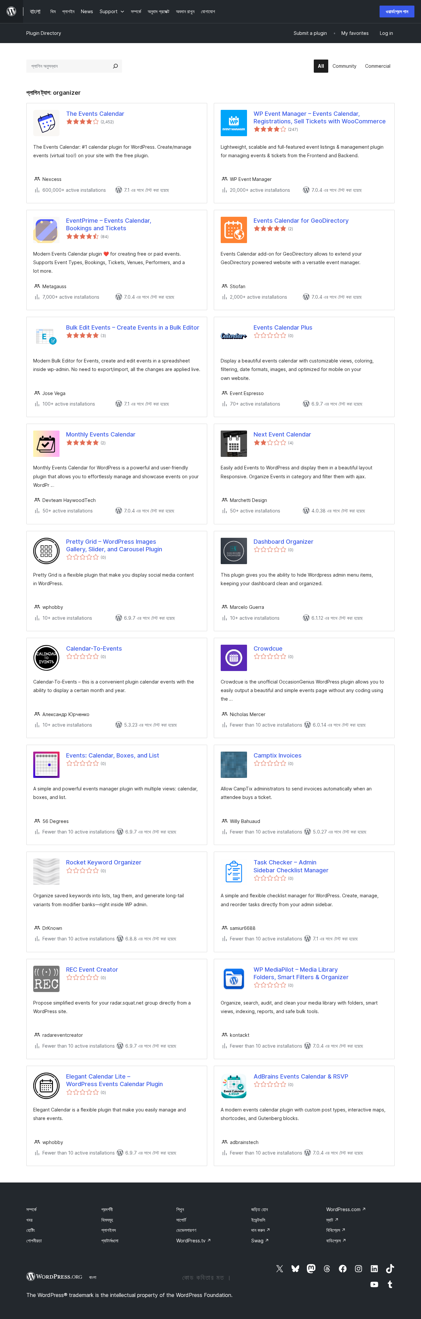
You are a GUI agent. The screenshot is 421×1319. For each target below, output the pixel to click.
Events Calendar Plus (283, 327)
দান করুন (260, 1230)
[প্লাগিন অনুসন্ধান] (115, 66)
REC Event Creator (92, 969)
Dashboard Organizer (283, 541)
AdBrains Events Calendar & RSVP (301, 1076)
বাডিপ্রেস (336, 1240)
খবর (29, 1220)
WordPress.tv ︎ (193, 1240)
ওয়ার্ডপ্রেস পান (397, 11)
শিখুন (180, 1209)
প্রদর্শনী (107, 1209)
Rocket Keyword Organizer (103, 862)
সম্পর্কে (31, 1209)
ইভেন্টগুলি (258, 1220)
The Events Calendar (95, 113)
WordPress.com (346, 1209)
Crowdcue (268, 648)
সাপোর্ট (181, 1220)
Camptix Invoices (278, 755)
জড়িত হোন (259, 1209)
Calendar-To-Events (94, 648)
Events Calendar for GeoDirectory (301, 220)
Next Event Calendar (282, 434)
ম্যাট (332, 1220)
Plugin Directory (43, 33)
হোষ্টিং (30, 1230)
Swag (260, 1240)
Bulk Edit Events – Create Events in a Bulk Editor (132, 327)
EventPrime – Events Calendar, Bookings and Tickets (108, 224)
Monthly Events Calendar (101, 434)
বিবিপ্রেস (336, 1230)
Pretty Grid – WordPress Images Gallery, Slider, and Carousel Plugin (114, 545)
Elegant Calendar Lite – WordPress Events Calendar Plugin (114, 1080)
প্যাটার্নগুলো (109, 1240)
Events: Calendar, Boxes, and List (112, 755)
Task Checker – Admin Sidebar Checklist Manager (291, 866)
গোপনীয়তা (34, 1240)
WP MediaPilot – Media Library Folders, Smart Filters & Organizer (301, 973)
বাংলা (92, 1277)
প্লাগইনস (108, 1230)
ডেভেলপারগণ (186, 1230)
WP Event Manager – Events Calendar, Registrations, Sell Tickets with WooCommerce (320, 117)
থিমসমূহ (107, 1220)
